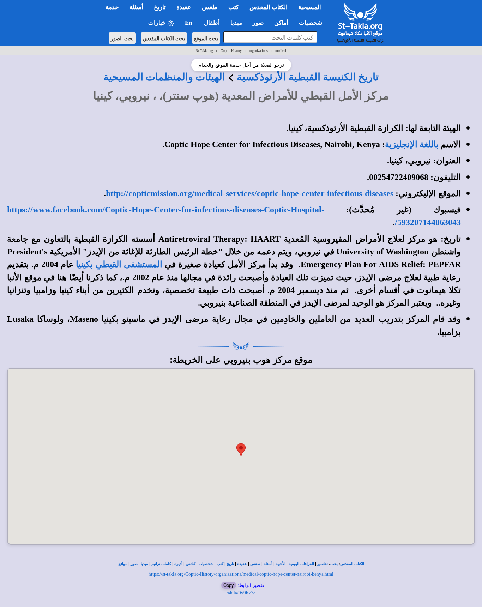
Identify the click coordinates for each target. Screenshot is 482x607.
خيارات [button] (157, 22)
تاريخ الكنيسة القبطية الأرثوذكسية (308, 77)
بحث (334, 564)
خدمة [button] (112, 7)
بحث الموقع (206, 38)
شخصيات (206, 564)
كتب (220, 564)
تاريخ (230, 564)
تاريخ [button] (160, 7)
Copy (228, 585)
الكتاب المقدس (352, 564)
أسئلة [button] (136, 7)
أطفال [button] (212, 22)
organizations (258, 51)
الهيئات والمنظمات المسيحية (164, 77)
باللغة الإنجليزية (412, 144)
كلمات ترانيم (161, 564)
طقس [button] (210, 7)
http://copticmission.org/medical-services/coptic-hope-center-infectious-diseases (249, 193)
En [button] (189, 22)
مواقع (122, 564)
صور (134, 564)
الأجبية (280, 564)
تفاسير (322, 564)
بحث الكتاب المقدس (164, 38)
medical (280, 51)
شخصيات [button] (312, 22)
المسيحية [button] (309, 7)
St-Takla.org (204, 51)
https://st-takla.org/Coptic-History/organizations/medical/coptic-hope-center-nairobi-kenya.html (241, 574)
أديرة (178, 564)
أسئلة (268, 564)
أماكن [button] (281, 22)
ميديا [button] (236, 22)
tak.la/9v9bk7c (241, 592)
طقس (255, 564)
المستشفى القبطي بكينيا (119, 264)
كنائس (190, 564)
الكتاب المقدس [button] (268, 7)
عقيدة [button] (183, 7)
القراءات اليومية (301, 564)
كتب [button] (233, 7)
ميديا (144, 564)
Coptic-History (231, 51)
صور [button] (258, 22)
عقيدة (242, 564)
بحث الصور (122, 38)
